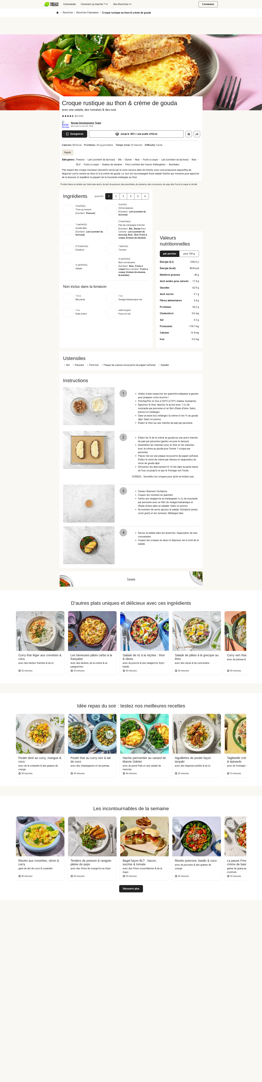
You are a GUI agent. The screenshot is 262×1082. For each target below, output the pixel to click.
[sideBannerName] (179, 208)
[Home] (57, 13)
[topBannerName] (131, 26)
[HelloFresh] (51, 4)
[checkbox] (63, 116)
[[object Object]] (189, 134)
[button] (109, 196)
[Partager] (197, 134)
